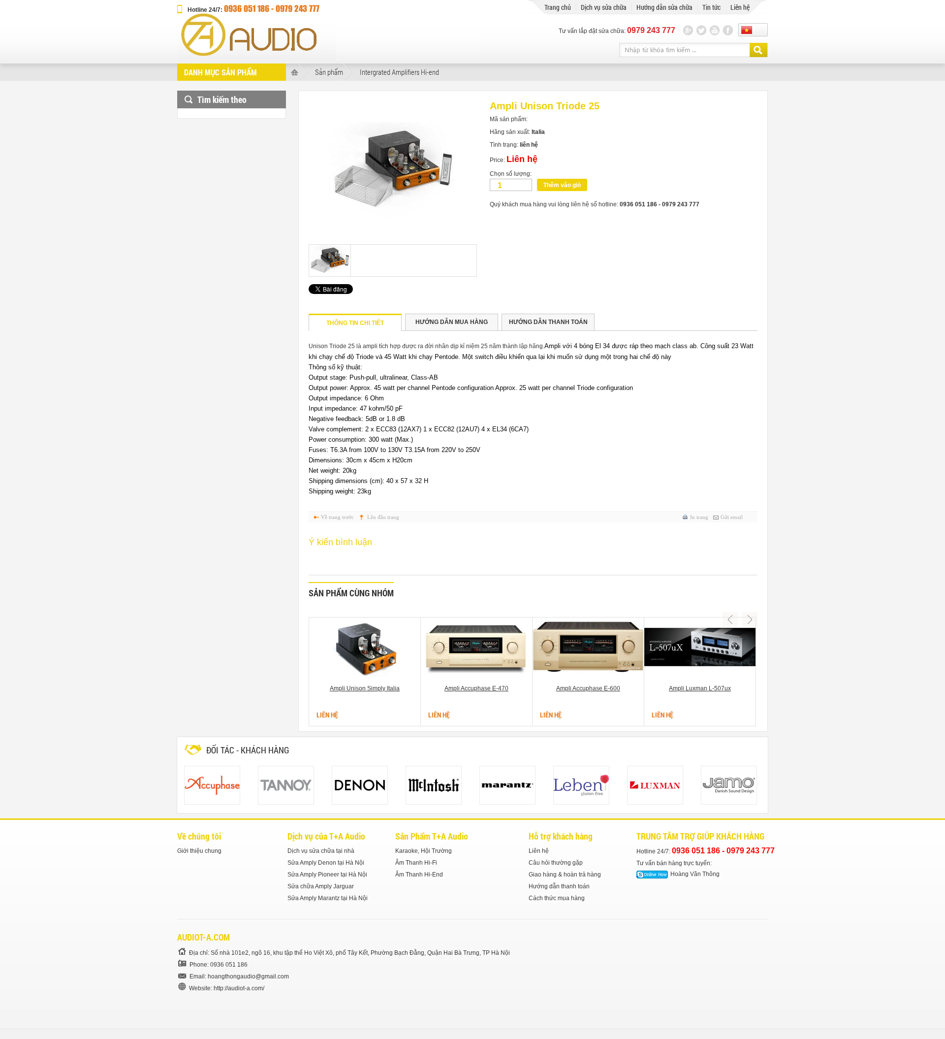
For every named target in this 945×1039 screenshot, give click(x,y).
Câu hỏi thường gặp (556, 862)
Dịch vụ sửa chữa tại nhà (320, 850)
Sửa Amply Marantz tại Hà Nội (327, 898)
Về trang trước (337, 517)
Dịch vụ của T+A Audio (326, 836)
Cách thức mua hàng (557, 898)
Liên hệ (539, 850)
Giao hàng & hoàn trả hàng (565, 874)
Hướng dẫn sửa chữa (664, 7)
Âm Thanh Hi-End (419, 874)
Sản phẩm (329, 72)
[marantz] (507, 785)
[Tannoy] (286, 785)
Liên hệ (740, 7)
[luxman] (655, 785)
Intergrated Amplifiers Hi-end (399, 72)
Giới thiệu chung (199, 850)
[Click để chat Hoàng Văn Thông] (652, 874)
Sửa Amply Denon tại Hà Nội (325, 862)
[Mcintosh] (433, 785)
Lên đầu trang (383, 517)
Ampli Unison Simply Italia (365, 688)
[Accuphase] (212, 785)
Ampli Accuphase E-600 (588, 688)
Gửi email (732, 517)
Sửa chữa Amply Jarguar (320, 886)
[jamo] (728, 785)
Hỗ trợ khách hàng (561, 836)
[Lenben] (581, 785)
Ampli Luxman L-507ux (700, 688)
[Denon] (359, 785)
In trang (699, 517)
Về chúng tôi (199, 836)
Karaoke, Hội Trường (423, 850)
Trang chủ (557, 7)
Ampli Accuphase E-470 (476, 688)
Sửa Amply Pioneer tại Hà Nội (327, 874)
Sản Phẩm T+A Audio (431, 836)
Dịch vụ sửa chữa (604, 7)
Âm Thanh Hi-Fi (416, 862)
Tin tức (711, 7)
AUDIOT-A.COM (203, 937)
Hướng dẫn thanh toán (559, 886)
